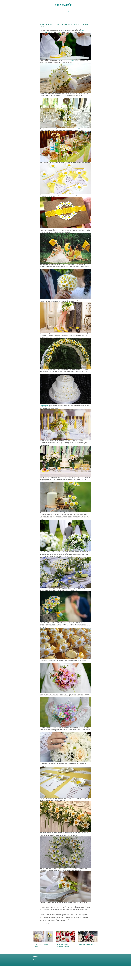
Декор (49, 923)
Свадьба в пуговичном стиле (41, 945)
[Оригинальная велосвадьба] (87, 936)
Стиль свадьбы (44, 923)
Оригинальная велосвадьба (87, 944)
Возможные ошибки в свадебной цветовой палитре (63, 945)
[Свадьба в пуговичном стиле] (43, 936)
